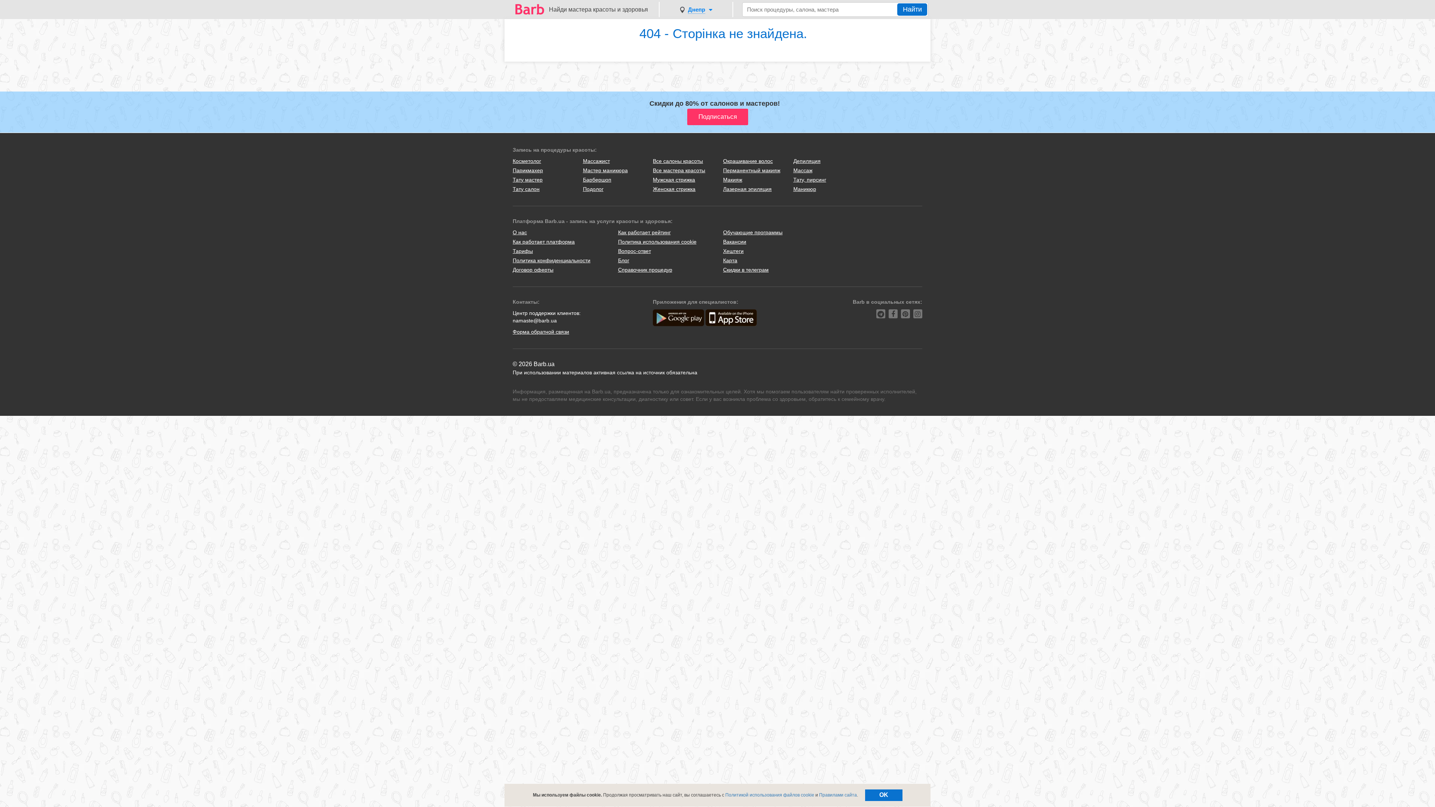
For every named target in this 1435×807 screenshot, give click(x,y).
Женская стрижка (674, 189)
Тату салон (526, 189)
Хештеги (733, 251)
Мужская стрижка (674, 180)
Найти (912, 9)
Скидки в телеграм (746, 270)
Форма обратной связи (541, 332)
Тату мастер (528, 180)
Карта (730, 260)
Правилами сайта (838, 795)
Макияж (732, 180)
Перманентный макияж (751, 170)
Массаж (802, 170)
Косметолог (527, 161)
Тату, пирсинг (809, 180)
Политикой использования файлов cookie (769, 795)
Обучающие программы (753, 232)
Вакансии (734, 242)
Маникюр (804, 189)
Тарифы (523, 251)
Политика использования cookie (657, 242)
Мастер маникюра (605, 170)
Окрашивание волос (748, 161)
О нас (520, 232)
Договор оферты (533, 270)
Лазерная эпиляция (747, 189)
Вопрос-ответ (634, 251)
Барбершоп (597, 180)
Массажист (596, 161)
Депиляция (807, 161)
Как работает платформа (544, 242)
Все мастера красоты (679, 170)
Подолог (593, 189)
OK (883, 795)
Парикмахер (528, 170)
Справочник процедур (645, 270)
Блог (623, 260)
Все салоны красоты (678, 161)
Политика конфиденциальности (551, 260)
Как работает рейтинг (644, 232)
